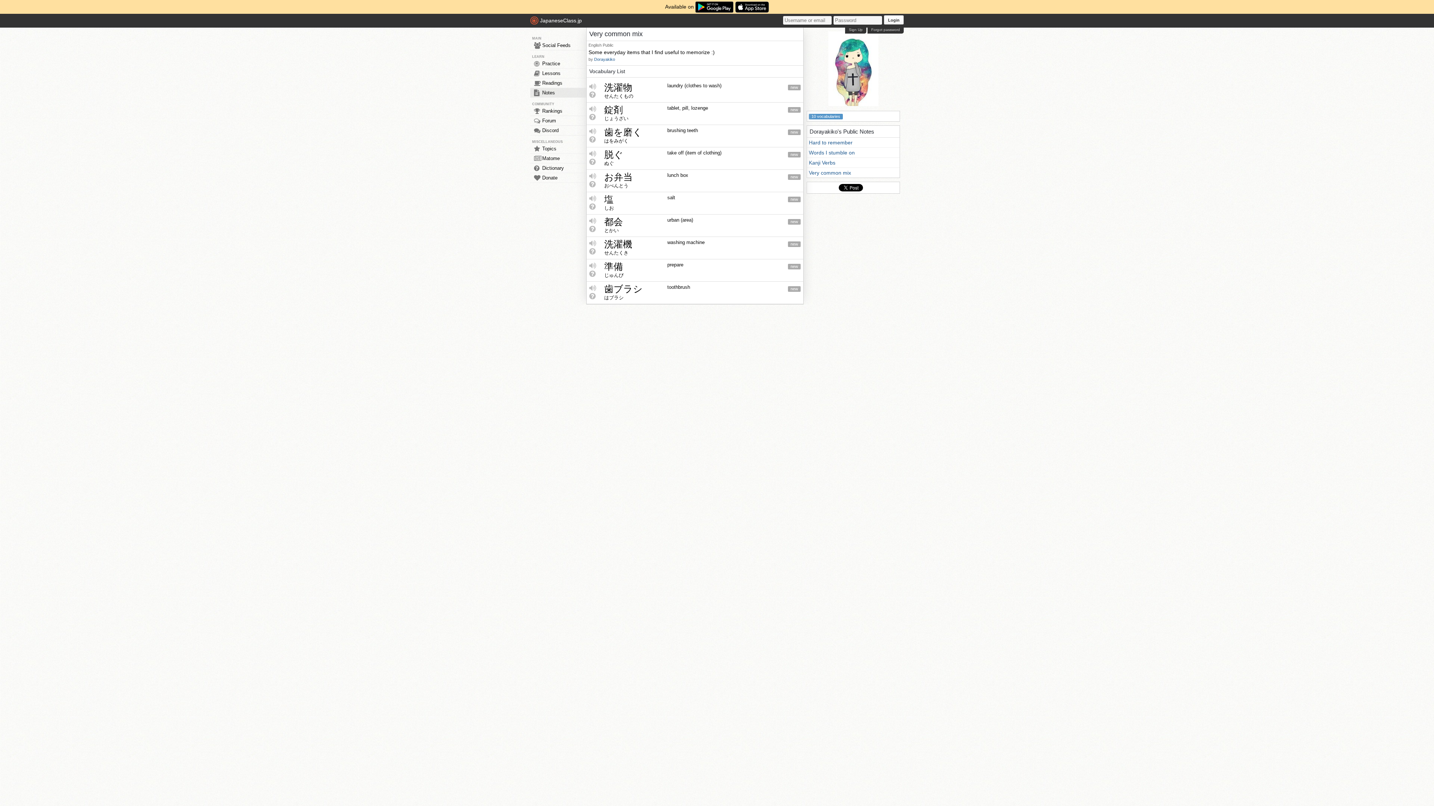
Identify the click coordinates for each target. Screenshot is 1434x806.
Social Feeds (556, 45)
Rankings (552, 111)
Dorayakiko (604, 59)
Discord (550, 130)
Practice (551, 63)
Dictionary (553, 168)
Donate (550, 178)
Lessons (551, 73)
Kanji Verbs (822, 163)
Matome (551, 158)
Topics (549, 148)
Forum (549, 121)
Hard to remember (831, 143)
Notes (548, 93)
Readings (552, 83)
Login (894, 20)
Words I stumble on (832, 153)
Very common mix (830, 173)
